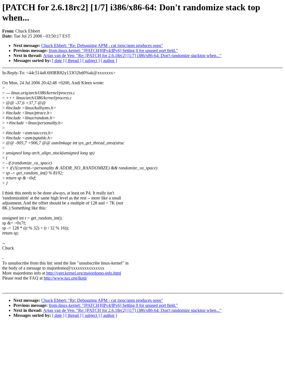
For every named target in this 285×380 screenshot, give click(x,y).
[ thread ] (73, 60)
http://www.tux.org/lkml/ (65, 278)
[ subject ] (91, 60)
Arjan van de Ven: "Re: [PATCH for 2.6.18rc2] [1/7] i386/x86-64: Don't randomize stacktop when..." (132, 55)
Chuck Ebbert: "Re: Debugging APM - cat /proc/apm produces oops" (102, 45)
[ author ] (109, 60)
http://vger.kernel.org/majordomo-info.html (83, 273)
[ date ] (58, 60)
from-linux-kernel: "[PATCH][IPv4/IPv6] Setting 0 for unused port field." (113, 50)
